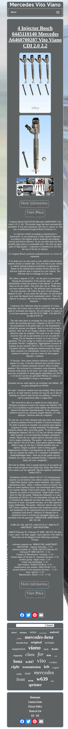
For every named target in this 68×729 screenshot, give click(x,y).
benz (17, 661)
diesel (14, 632)
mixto (33, 632)
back (46, 649)
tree (49, 655)
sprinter (35, 685)
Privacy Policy (35, 706)
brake (55, 649)
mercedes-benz (39, 637)
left (46, 667)
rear (28, 673)
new (52, 681)
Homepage (35, 697)
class (29, 654)
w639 (42, 679)
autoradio (43, 633)
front (20, 679)
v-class (53, 662)
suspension (18, 649)
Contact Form (35, 702)
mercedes (44, 672)
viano (34, 648)
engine (56, 667)
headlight (49, 642)
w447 (29, 662)
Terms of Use (35, 711)
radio (19, 674)
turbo (19, 638)
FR (37, 715)
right (15, 667)
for (40, 654)
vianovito (17, 655)
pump (30, 680)
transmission (31, 667)
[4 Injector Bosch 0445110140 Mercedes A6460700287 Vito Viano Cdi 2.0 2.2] (35, 83)
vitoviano (23, 632)
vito (41, 661)
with (55, 656)
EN (32, 715)
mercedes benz (22, 643)
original (36, 642)
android (54, 632)
